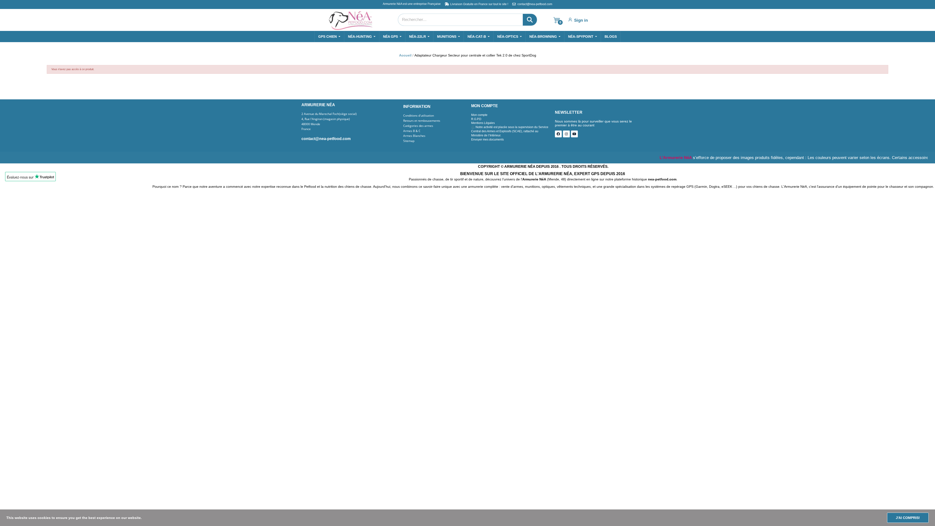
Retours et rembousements (421, 120)
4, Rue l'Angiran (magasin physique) (325, 119)
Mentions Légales (483, 123)
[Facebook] (558, 134)
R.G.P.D (476, 119)
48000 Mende (310, 124)
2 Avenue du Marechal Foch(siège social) (329, 114)
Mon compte (479, 115)
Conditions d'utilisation (418, 115)
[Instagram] (566, 134)
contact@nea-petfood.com (326, 139)
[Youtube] (574, 134)
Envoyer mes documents (487, 139)
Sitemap (408, 141)
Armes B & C (412, 131)
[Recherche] (530, 20)
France (306, 129)
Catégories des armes (418, 126)
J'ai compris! (908, 518)
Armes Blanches (414, 136)
